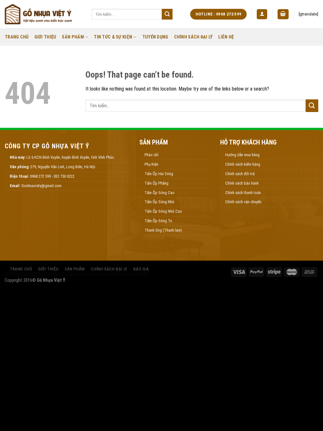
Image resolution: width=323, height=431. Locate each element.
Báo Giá (141, 269)
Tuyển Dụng (155, 37)
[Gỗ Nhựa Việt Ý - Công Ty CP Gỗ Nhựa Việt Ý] (43, 14)
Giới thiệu (45, 37)
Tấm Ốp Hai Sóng (158, 173)
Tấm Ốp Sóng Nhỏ (159, 201)
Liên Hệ (226, 37)
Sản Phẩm (73, 37)
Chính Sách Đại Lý (193, 37)
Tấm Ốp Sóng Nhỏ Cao (163, 211)
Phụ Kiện (151, 164)
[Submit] (167, 14)
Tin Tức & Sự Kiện (113, 37)
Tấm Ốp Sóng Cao (159, 192)
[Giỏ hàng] (283, 14)
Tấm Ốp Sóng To (158, 220)
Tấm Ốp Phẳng (156, 183)
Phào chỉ (151, 154)
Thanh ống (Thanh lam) (163, 230)
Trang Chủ (17, 37)
